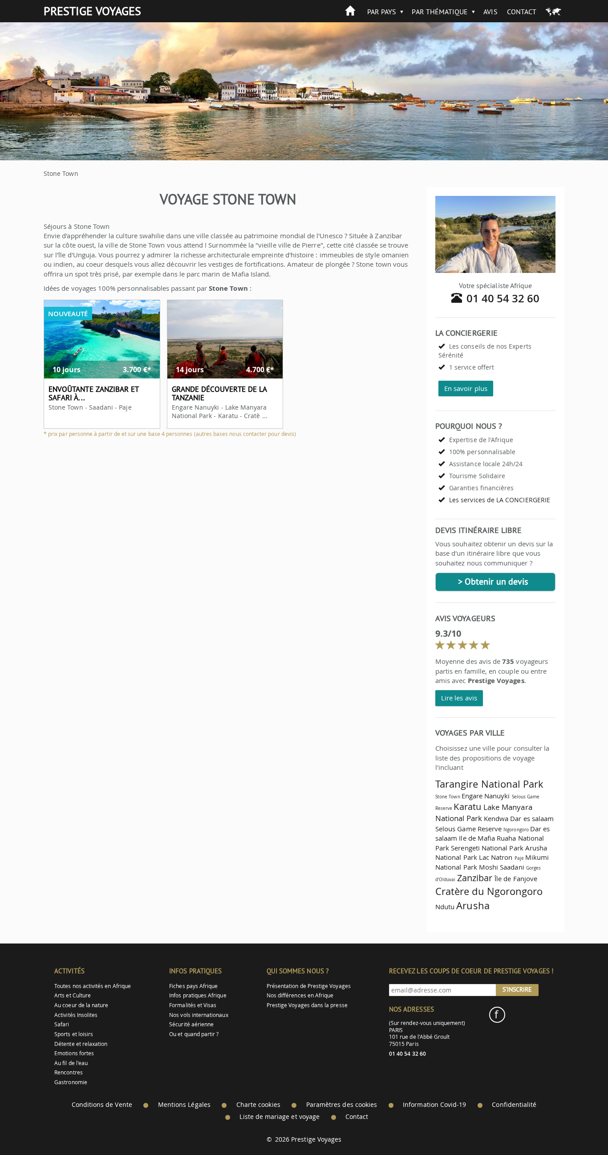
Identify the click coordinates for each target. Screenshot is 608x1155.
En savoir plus (465, 388)
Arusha (472, 905)
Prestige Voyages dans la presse (307, 1005)
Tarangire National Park (489, 783)
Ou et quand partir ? (194, 1034)
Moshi (488, 866)
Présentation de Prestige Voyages (309, 986)
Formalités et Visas (192, 1005)
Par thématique (440, 11)
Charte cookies (258, 1105)
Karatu (467, 807)
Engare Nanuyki (486, 795)
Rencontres (68, 1072)
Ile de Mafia (477, 838)
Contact (521, 11)
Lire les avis (459, 697)
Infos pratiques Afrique (197, 995)
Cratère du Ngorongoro (489, 891)
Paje (519, 858)
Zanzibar (474, 878)
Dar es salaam (532, 818)
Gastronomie (70, 1082)
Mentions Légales (184, 1105)
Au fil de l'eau (71, 1063)
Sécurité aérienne (191, 1024)
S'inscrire (517, 989)
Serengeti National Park (487, 847)
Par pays (381, 11)
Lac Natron (496, 857)
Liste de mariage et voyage (279, 1117)
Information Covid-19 (434, 1105)
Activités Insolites (75, 1015)
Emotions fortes (74, 1053)
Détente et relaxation (80, 1044)
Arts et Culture (72, 995)
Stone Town (447, 796)
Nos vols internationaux (198, 1015)
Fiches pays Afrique (193, 986)
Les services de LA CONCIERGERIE (499, 500)
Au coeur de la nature (81, 1005)
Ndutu (444, 906)
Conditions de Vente (102, 1105)
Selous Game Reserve (468, 828)
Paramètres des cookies (341, 1105)
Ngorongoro (516, 829)
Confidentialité (514, 1105)
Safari (61, 1024)
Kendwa (496, 818)
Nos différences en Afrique (300, 995)
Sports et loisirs (73, 1034)
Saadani (512, 866)
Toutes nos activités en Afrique (92, 986)
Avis (490, 11)
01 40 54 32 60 (503, 298)
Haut (576, 1126)
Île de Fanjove (516, 878)
